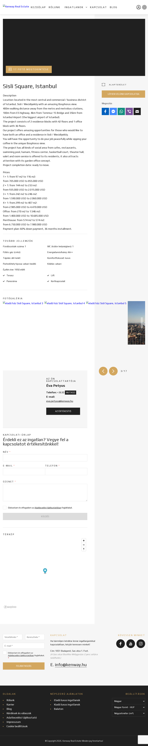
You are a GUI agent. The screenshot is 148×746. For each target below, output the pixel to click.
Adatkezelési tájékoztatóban (48, 507)
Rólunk (54, 7)
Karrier (10, 704)
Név (7, 452)
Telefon (52, 465)
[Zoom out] (84, 545)
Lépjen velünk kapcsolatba (123, 94)
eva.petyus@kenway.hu (59, 401)
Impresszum (14, 721)
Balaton (58, 708)
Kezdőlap (38, 7)
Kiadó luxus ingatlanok (67, 704)
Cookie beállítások (17, 726)
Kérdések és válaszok (19, 713)
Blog (113, 7)
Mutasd (70, 392)
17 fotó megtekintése (30, 69)
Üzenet (9, 481)
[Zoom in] (84, 540)
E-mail (9, 465)
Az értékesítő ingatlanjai (63, 412)
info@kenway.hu (71, 664)
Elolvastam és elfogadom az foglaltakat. (26, 655)
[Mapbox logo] (10, 607)
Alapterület (118, 84)
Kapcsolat (98, 7)
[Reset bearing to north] (84, 549)
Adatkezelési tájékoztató (22, 717)
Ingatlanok (74, 7)
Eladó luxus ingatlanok (67, 700)
